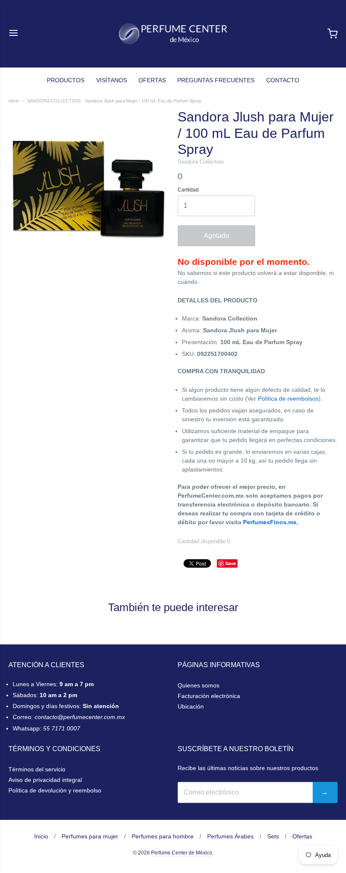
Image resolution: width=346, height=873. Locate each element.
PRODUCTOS (65, 80)
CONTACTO (282, 80)
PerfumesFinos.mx (270, 522)
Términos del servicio (36, 769)
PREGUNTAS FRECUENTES (215, 80)
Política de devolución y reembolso (54, 790)
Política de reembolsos (288, 398)
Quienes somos (198, 685)
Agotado (216, 235)
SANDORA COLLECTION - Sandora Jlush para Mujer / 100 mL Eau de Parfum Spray (114, 100)
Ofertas (302, 836)
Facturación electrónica (209, 695)
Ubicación (191, 706)
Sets (273, 836)
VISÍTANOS (111, 80)
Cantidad (188, 190)
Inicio (13, 100)
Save (230, 563)
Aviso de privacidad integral (45, 779)
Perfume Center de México (181, 853)
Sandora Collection (201, 162)
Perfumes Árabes (230, 836)
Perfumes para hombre (163, 836)
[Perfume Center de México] (173, 33)
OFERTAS (152, 80)
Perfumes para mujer (90, 836)
